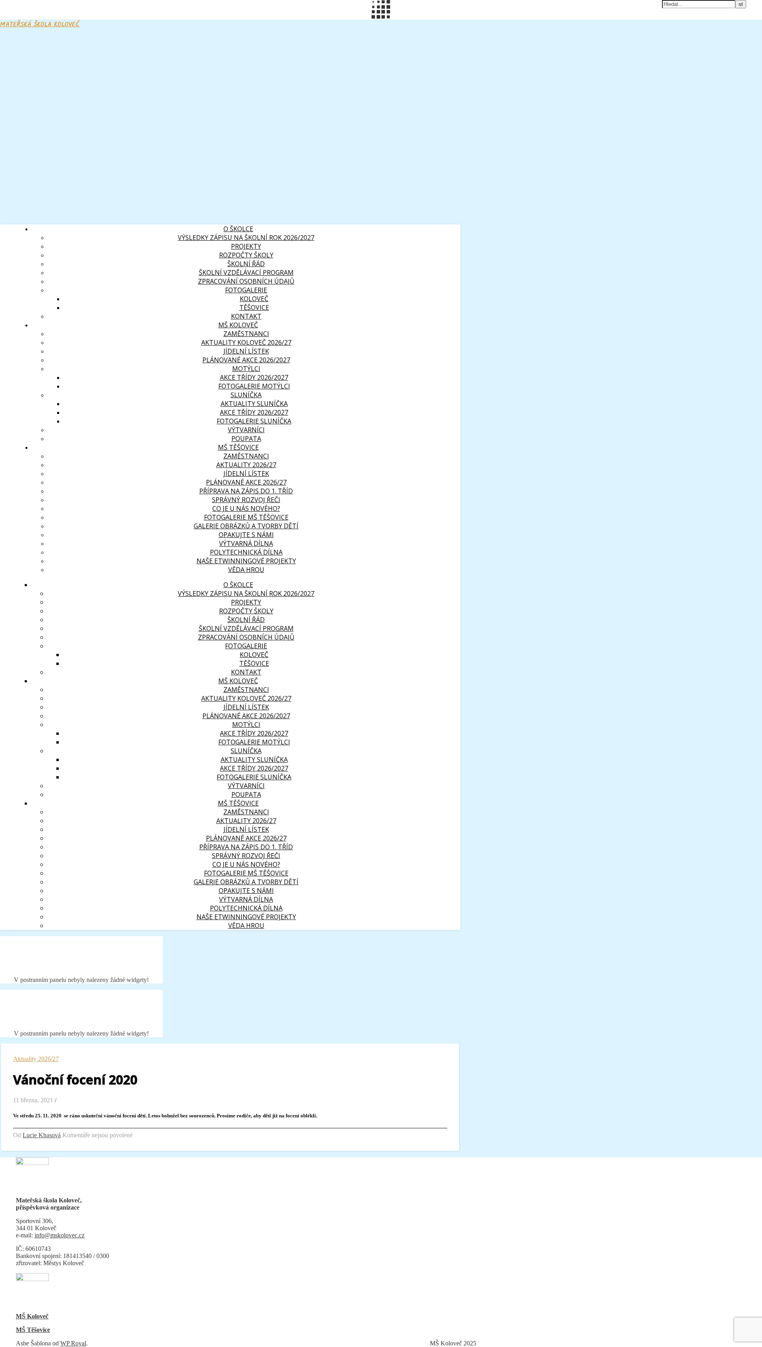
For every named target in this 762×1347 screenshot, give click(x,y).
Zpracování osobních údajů (246, 281)
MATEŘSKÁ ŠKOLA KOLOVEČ (40, 24)
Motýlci (246, 368)
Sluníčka (246, 394)
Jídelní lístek (246, 351)
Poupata (246, 438)
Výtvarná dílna (246, 543)
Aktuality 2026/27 (246, 464)
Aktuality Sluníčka (254, 403)
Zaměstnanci (246, 456)
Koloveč (254, 298)
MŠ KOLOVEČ (238, 325)
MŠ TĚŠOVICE (238, 447)
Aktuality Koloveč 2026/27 (246, 342)
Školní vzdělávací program (246, 272)
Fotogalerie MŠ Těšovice (246, 517)
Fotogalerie (246, 290)
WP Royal (73, 1343)
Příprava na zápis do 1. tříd (246, 491)
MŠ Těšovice (33, 1329)
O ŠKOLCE (238, 228)
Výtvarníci (246, 429)
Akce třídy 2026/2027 (254, 377)
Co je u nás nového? (246, 508)
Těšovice (254, 307)
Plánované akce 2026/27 (246, 482)
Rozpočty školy (246, 255)
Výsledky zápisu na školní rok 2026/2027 (246, 237)
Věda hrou (246, 569)
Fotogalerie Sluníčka (254, 421)
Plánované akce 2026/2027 (246, 360)
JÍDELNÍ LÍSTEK (246, 473)
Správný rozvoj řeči (246, 499)
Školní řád (246, 263)
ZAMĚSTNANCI (246, 333)
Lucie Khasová (42, 1135)
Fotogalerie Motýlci (254, 386)
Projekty (246, 246)
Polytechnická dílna (246, 552)
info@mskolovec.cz (60, 1235)
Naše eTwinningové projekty (246, 561)
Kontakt (246, 316)
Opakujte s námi (246, 534)
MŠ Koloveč (32, 1316)
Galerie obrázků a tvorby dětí (246, 526)
